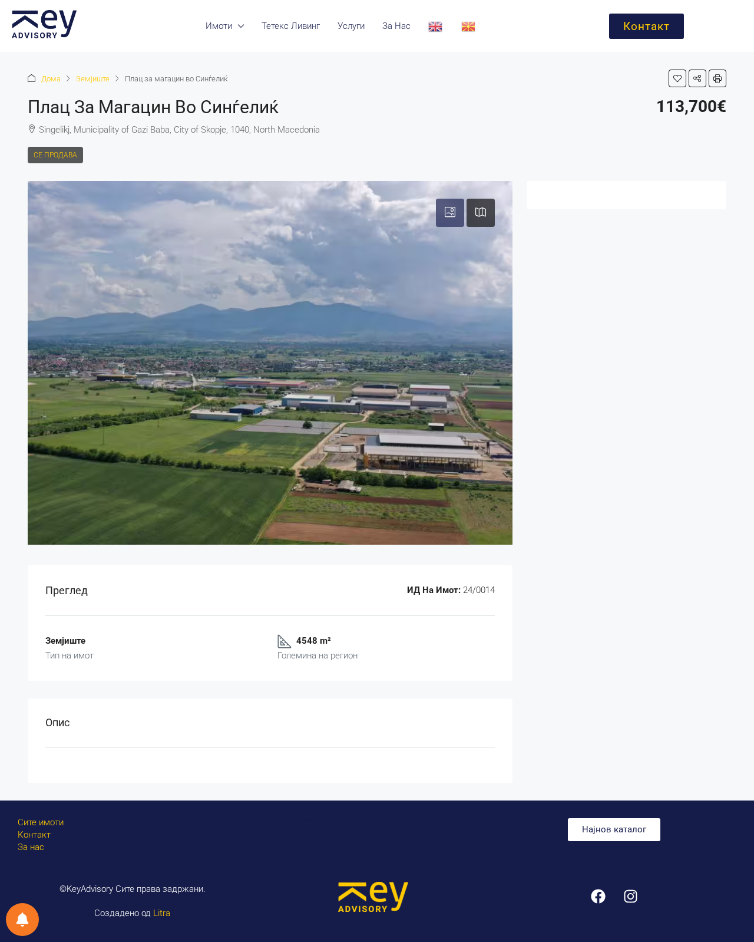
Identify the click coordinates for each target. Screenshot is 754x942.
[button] (677, 78)
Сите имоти (41, 822)
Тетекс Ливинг (291, 26)
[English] (436, 26)
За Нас (396, 26)
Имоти (219, 26)
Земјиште (93, 78)
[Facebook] (598, 896)
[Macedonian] (469, 26)
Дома (51, 78)
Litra (161, 913)
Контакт (34, 834)
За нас (31, 847)
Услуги (351, 26)
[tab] (450, 213)
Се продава (55, 155)
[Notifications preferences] (22, 919)
